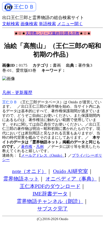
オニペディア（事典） (71, 179)
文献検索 (10, 23)
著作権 (26, 146)
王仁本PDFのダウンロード (50, 186)
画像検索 (29, 23)
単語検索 (47, 23)
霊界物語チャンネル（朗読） (50, 201)
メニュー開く (70, 23)
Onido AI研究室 (70, 171)
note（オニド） (29, 171)
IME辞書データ (50, 194)
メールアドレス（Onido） (42, 155)
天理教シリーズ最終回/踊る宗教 (52, 33)
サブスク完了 (52, 209)
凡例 (40, 146)
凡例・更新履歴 (17, 92)
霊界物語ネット (21, 179)
